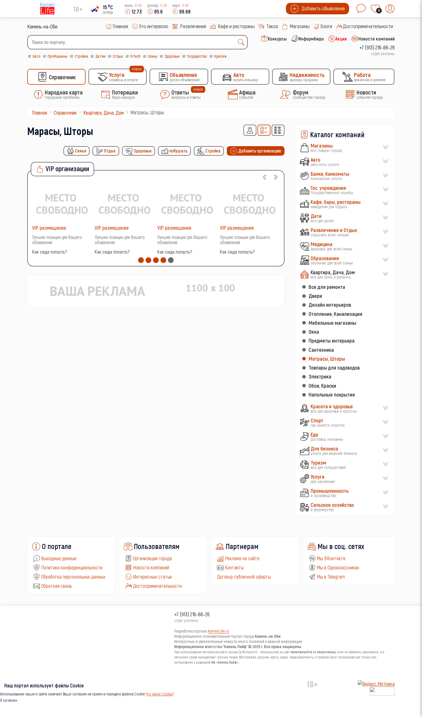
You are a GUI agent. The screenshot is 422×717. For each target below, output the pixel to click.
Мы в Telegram (331, 576)
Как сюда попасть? (49, 251)
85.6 (158, 11)
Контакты (234, 567)
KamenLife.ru (218, 630)
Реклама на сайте (242, 558)
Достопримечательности (157, 586)
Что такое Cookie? (160, 693)
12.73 (136, 11)
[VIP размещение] (62, 204)
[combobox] (137, 42)
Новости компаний (151, 567)
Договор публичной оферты (244, 576)
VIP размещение (49, 227)
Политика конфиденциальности (71, 567)
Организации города (152, 558)
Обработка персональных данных (73, 576)
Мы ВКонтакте (331, 558)
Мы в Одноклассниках (338, 567)
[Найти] (242, 42)
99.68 (185, 11)
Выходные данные (58, 558)
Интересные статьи (152, 576)
